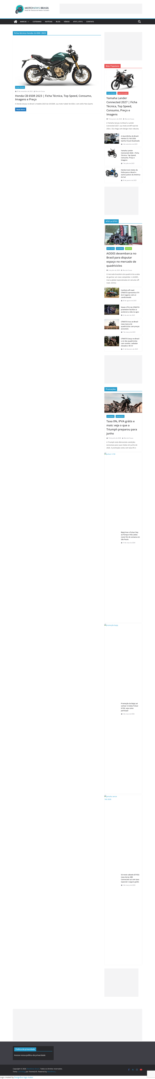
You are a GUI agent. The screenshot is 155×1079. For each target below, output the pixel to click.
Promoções (120, 416)
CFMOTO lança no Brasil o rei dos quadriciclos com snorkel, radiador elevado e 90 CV (130, 342)
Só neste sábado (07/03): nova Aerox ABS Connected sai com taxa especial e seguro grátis (130, 878)
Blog (58, 21)
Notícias (48, 21)
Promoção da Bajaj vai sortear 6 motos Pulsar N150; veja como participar (129, 707)
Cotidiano (37, 21)
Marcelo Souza (40, 91)
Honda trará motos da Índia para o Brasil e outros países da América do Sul (130, 173)
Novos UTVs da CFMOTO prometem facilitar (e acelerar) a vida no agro (130, 309)
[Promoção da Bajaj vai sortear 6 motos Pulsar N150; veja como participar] (111, 709)
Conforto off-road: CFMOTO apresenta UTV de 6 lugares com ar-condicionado (130, 293)
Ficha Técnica (20, 87)
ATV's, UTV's (110, 248)
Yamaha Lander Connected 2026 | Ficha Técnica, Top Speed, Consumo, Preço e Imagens (130, 155)
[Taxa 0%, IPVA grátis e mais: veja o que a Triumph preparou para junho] (123, 403)
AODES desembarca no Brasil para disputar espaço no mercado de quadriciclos (121, 259)
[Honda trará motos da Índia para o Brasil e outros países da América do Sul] (111, 175)
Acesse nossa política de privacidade (29, 1055)
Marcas (23, 21)
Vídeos (67, 21)
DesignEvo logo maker (23, 1077)
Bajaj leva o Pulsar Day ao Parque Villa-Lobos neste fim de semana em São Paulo (130, 535)
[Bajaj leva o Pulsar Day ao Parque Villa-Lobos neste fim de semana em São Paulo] (111, 537)
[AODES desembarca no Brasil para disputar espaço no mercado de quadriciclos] (123, 235)
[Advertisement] (101, 9)
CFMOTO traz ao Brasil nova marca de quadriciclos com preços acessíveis (130, 325)
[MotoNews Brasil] (15, 21)
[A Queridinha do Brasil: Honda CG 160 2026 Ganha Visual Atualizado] (111, 140)
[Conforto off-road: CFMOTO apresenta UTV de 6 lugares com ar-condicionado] (111, 295)
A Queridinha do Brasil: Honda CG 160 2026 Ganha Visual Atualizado (130, 138)
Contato (90, 21)
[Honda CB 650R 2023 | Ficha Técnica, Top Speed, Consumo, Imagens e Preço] (57, 62)
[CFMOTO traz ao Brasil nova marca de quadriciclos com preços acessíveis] (111, 327)
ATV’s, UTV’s (78, 21)
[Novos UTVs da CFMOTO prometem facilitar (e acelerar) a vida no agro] (111, 311)
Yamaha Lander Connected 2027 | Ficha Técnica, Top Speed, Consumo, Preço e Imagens (121, 106)
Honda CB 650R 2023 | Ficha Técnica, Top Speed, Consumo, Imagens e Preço (53, 97)
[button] (28, 21)
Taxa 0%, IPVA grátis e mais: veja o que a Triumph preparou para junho (121, 427)
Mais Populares (123, 93)
